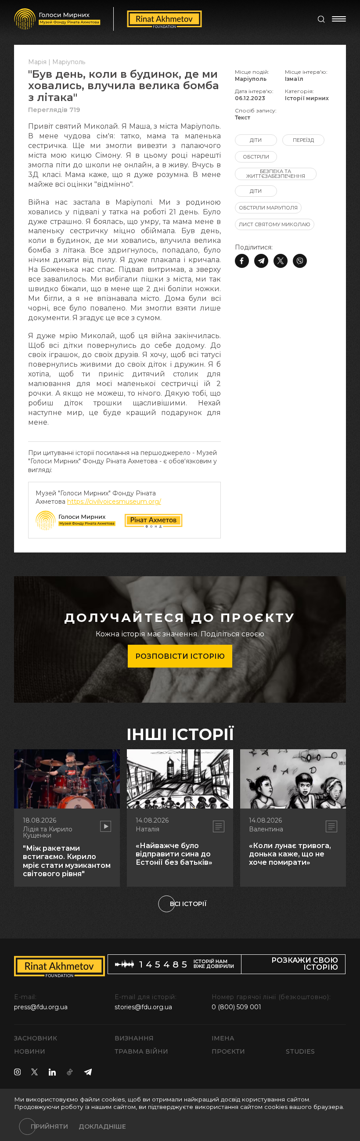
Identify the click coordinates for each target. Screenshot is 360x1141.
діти (256, 140)
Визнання (134, 1038)
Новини (29, 1051)
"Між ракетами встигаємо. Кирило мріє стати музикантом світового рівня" (67, 861)
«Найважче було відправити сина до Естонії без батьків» (174, 854)
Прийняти (49, 1126)
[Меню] (339, 18)
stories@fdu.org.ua (143, 1007)
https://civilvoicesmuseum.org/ (114, 502)
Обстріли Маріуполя (268, 208)
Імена (223, 1038)
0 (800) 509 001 (236, 1007)
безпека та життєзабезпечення (275, 173)
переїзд (303, 140)
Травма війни (141, 1051)
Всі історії (188, 904)
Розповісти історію (180, 656)
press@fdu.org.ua (41, 1007)
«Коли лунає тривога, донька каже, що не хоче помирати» (290, 854)
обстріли (256, 157)
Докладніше (102, 1126)
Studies (300, 1051)
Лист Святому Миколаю (274, 224)
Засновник (35, 1038)
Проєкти (228, 1051)
